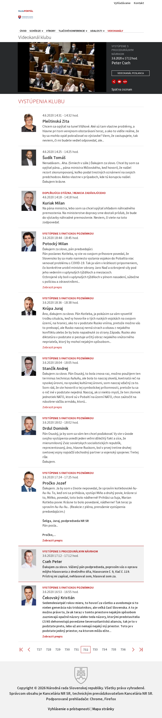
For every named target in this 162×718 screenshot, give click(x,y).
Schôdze (35, 30)
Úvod (23, 30)
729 (57, 649)
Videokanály (115, 30)
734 (104, 649)
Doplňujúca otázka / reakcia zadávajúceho (74, 193)
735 (113, 649)
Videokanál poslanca (130, 73)
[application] (62, 67)
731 (76, 649)
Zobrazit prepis (52, 287)
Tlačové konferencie (71, 30)
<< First (24, 649)
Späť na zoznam (122, 89)
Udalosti (96, 30)
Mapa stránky (103, 708)
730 (67, 649)
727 (39, 649)
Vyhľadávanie (122, 3)
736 (123, 649)
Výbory (50, 30)
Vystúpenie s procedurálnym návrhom (70, 551)
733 (95, 649)
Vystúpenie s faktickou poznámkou (68, 233)
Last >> (138, 649)
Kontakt (139, 3)
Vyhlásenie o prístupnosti (69, 708)
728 (48, 649)
